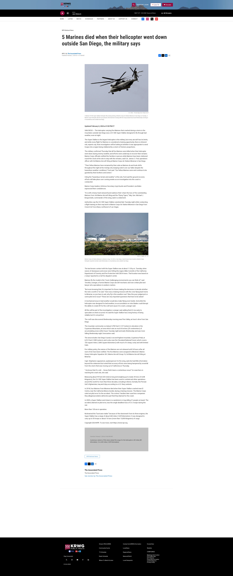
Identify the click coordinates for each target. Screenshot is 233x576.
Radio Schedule (103, 556)
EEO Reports (150, 558)
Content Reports (151, 561)
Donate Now (150, 544)
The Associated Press (74, 53)
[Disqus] (116, 513)
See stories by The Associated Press (98, 476)
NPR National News (68, 30)
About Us (111, 19)
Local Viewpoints (128, 560)
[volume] (67, 13)
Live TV (156, 5)
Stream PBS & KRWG (105, 544)
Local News (126, 548)
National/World (127, 556)
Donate (168, 5)
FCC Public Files (151, 556)
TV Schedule (102, 552)
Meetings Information (153, 555)
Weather (149, 548)
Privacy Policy (151, 562)
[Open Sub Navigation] (65, 19)
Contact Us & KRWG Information (132, 544)
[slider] (70, 13)
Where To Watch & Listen (106, 560)
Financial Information (153, 559)
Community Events (104, 548)
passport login (142, 4)
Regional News (127, 552)
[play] (62, 13)
